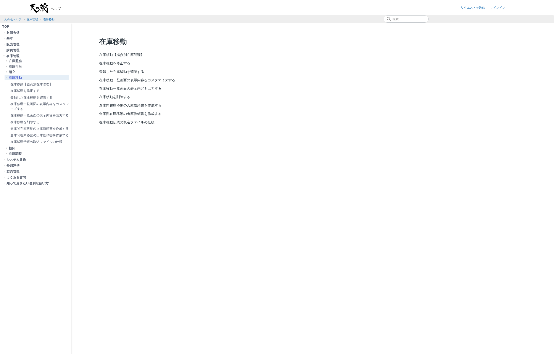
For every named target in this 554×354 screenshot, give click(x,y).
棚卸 (12, 148)
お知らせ (12, 32)
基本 (9, 38)
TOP (5, 26)
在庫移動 (49, 19)
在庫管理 (32, 19)
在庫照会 (15, 61)
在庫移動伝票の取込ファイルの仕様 (36, 142)
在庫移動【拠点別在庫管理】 (31, 84)
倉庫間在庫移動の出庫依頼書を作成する (39, 135)
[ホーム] (49, 7)
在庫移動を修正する (25, 91)
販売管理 (12, 44)
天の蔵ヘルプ (12, 19)
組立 (12, 72)
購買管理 (12, 50)
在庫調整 (15, 153)
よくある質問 (16, 177)
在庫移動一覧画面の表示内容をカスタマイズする (39, 106)
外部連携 (12, 165)
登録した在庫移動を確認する (31, 97)
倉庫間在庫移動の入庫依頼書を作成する (39, 128)
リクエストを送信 (473, 7)
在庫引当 (15, 66)
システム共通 (16, 160)
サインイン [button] (497, 7)
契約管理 (12, 171)
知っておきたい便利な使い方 (27, 183)
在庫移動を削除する (25, 122)
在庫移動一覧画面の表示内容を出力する (39, 115)
